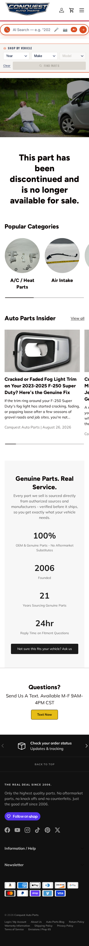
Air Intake (62, 280)
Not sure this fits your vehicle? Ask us (44, 649)
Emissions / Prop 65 (39, 929)
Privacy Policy (65, 925)
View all (77, 318)
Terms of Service (14, 929)
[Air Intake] (62, 255)
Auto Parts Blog (55, 921)
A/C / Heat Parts (22, 283)
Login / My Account (15, 921)
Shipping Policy (43, 925)
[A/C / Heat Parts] (22, 255)
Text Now (44, 714)
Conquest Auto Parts (26, 915)
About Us (36, 921)
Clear (6, 65)
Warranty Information (17, 925)
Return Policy (76, 921)
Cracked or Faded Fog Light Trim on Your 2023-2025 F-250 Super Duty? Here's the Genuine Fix (40, 385)
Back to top (45, 764)
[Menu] (82, 10)
